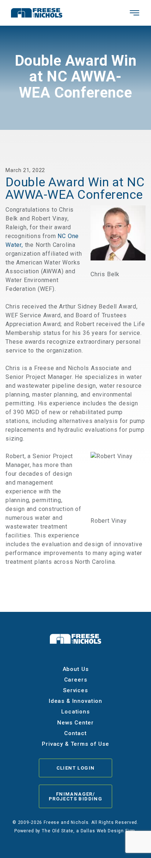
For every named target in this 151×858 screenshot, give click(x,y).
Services (75, 690)
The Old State (57, 830)
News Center (75, 722)
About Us (76, 669)
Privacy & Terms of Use (75, 744)
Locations (75, 711)
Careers (75, 679)
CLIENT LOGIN (75, 768)
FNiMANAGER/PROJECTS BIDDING (75, 796)
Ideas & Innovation (75, 701)
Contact (75, 733)
